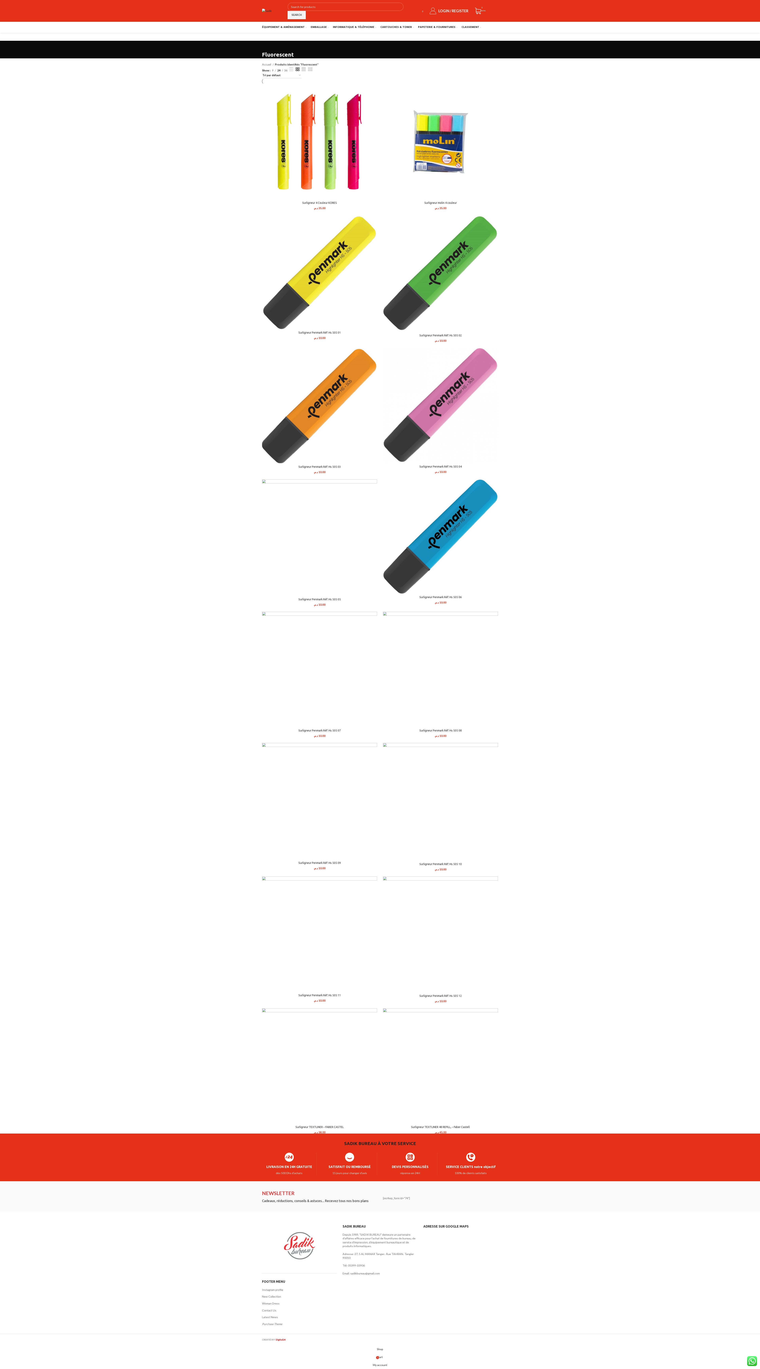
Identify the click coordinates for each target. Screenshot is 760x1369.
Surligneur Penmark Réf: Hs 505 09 (319, 862)
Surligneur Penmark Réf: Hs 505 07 (319, 730)
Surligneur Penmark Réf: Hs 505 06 (440, 597)
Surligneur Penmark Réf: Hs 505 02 (440, 335)
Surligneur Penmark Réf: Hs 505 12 (440, 995)
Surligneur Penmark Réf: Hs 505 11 (319, 995)
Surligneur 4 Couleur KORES (319, 202)
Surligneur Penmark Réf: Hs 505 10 (440, 864)
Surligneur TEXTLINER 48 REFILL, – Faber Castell (440, 1127)
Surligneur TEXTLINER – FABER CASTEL (319, 1127)
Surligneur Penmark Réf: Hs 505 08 (440, 730)
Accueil (267, 64)
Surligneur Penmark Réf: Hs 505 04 (440, 466)
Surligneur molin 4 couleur (440, 202)
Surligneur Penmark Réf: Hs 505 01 (319, 332)
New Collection (271, 1296)
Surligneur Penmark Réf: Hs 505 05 (319, 599)
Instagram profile (272, 1289)
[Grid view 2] (297, 69)
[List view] (291, 69)
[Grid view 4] (310, 69)
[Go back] (267, 46)
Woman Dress (270, 1303)
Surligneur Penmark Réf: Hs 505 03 (319, 466)
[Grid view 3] (304, 69)
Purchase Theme (272, 1324)
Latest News (270, 1317)
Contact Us (269, 1310)
